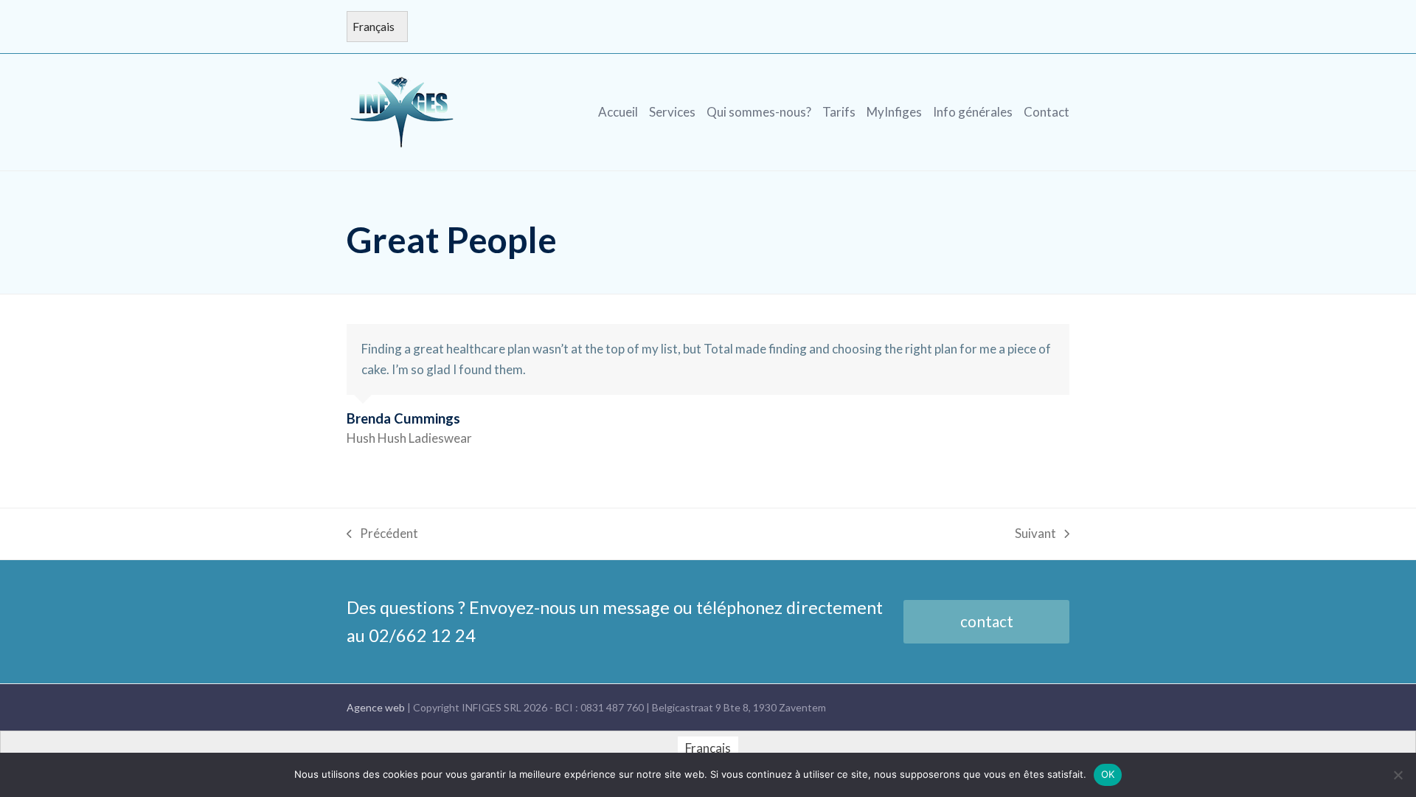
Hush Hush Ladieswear (409, 438)
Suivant (1035, 534)
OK (1108, 774)
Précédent (382, 534)
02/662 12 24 (422, 635)
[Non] (1397, 774)
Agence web (377, 707)
